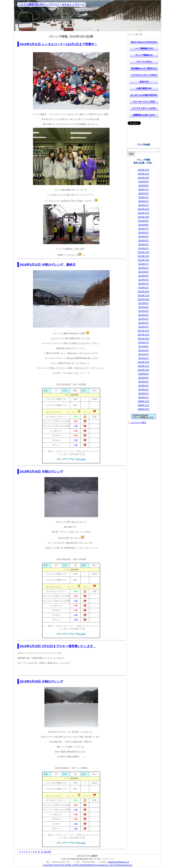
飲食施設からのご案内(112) (144, 68)
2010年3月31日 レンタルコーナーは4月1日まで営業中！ (58, 44)
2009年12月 (143, 401)
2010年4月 (143, 385)
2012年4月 (143, 315)
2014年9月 (143, 221)
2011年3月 (143, 350)
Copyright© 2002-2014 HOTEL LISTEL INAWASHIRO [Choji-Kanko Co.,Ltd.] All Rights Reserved (87, 865)
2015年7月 (143, 189)
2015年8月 (143, 185)
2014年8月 (143, 225)
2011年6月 (143, 346)
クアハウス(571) (144, 62)
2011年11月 (143, 334)
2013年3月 (143, 280)
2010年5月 (143, 382)
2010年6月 (143, 378)
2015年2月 (143, 201)
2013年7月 (143, 264)
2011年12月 (143, 331)
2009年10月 (143, 409)
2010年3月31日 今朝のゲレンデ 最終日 (48, 264)
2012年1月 (143, 327)
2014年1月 (143, 248)
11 (42, 852)
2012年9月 (143, 303)
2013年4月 (143, 276)
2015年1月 (143, 205)
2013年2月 (143, 283)
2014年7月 (143, 229)
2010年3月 (143, 389)
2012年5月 (143, 311)
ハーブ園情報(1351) (144, 48)
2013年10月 (143, 260)
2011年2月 (143, 354)
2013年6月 (143, 268)
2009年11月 (143, 405)
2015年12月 (143, 170)
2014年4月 (143, 236)
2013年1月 (143, 287)
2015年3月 (143, 197)
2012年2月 (143, 323)
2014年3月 (143, 240)
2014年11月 (143, 213)
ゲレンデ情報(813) (144, 55)
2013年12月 (143, 252)
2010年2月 (143, 393)
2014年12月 (143, 209)
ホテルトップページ (73, 4)
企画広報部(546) (144, 88)
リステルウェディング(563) (144, 75)
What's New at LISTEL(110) (144, 42)
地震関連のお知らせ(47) (144, 115)
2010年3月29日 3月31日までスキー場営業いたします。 (58, 646)
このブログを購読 (138, 422)
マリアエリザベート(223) (144, 108)
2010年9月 (143, 374)
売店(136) (144, 82)
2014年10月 (143, 217)
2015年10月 (143, 178)
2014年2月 (143, 244)
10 (38, 852)
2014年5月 (143, 232)
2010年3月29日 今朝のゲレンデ (41, 681)
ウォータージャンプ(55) (144, 101)
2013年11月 (143, 256)
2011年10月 (143, 338)
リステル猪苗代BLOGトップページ (38, 4)
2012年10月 (143, 299)
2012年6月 (143, 307)
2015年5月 (143, 193)
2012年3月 (143, 319)
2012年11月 (143, 295)
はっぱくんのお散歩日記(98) (144, 95)
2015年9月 (143, 181)
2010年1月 (143, 397)
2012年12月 (143, 291)
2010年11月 (143, 366)
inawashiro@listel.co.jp (118, 862)
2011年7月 (143, 342)
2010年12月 (143, 362)
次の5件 (47, 852)
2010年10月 (143, 370)
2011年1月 (143, 358)
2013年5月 (143, 272)
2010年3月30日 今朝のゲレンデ (41, 471)
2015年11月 (143, 174)
